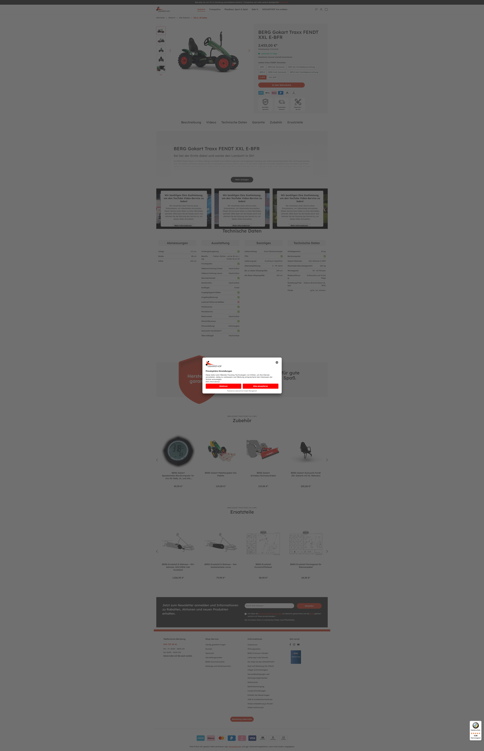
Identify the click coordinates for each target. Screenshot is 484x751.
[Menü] (479, 722)
